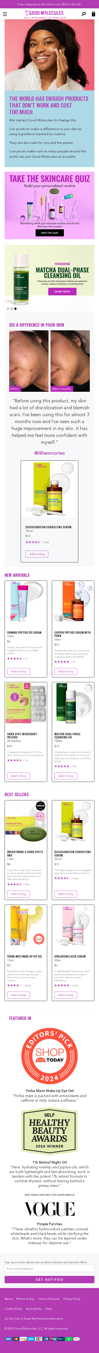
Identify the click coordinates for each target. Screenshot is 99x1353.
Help (48, 1308)
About (9, 1299)
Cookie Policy (13, 1308)
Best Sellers (17, 794)
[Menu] (5, 14)
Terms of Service (49, 1299)
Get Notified (49, 1280)
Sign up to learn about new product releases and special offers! (46, 1262)
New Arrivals (17, 575)
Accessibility (34, 1308)
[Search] (83, 14)
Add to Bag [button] (36, 554)
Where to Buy (25, 1299)
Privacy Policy (71, 1299)
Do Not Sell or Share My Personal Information (34, 1318)
